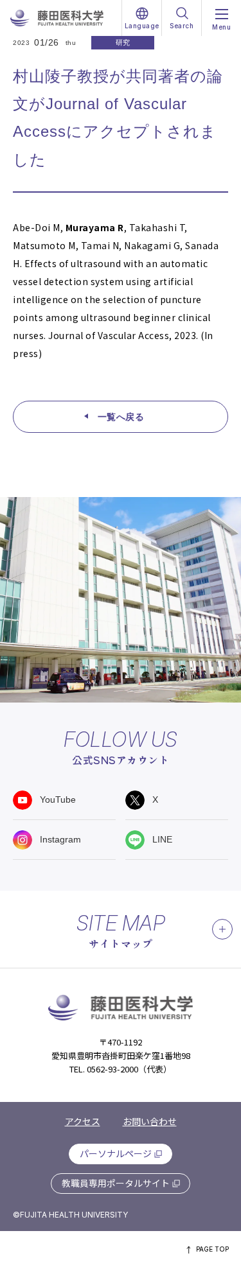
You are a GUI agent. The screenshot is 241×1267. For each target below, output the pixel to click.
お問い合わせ (150, 1121)
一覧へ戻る (121, 417)
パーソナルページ (116, 1153)
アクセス (82, 1121)
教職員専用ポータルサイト (116, 1182)
